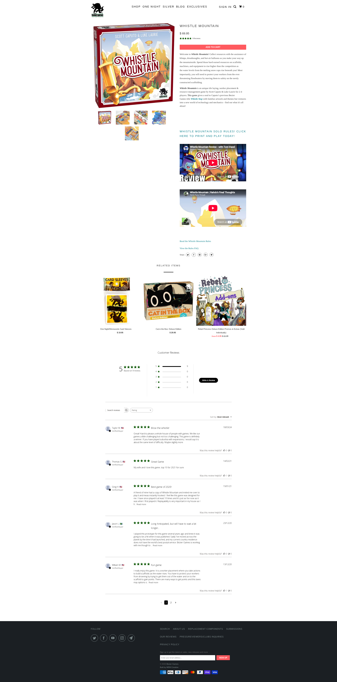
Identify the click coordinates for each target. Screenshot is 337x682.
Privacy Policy (169, 644)
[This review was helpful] (224, 450)
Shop (136, 6)
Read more (141, 504)
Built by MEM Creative (169, 667)
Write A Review (208, 380)
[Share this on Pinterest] (199, 255)
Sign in (225, 6)
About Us (179, 629)
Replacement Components (205, 629)
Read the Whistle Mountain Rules (195, 241)
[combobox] (141, 410)
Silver (168, 6)
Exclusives (197, 6)
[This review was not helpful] (229, 450)
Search (165, 629)
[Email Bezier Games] (132, 638)
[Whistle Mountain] (134, 65)
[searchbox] (114, 410)
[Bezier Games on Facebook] (104, 638)
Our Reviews (168, 637)
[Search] (235, 6)
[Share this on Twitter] (187, 255)
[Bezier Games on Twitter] (95, 638)
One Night (152, 6)
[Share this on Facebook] (193, 255)
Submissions (234, 629)
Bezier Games (172, 664)
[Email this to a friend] (211, 255)
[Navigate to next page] (175, 602)
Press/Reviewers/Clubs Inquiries (202, 637)
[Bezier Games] (104, 10)
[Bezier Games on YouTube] (113, 638)
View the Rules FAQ (189, 248)
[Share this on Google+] (205, 255)
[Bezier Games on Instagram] (122, 638)
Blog (180, 6)
